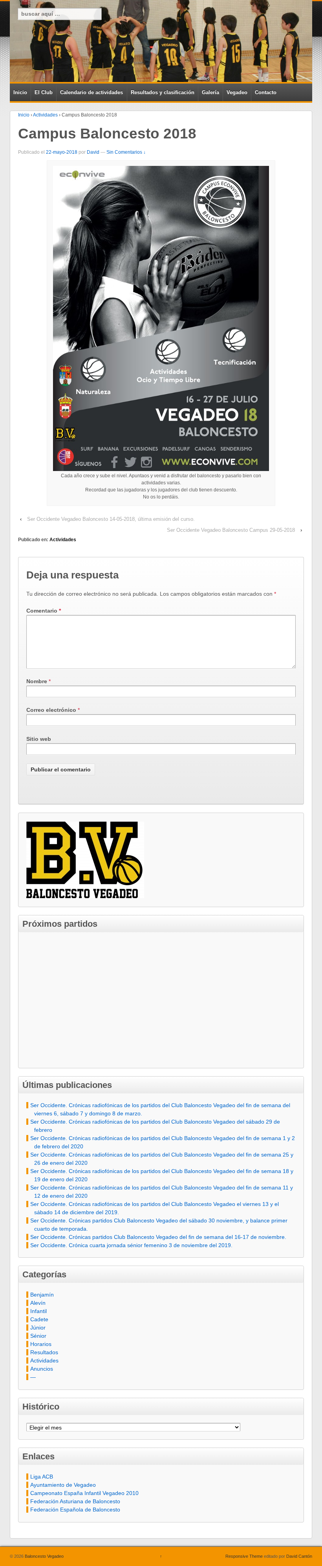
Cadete (39, 1319)
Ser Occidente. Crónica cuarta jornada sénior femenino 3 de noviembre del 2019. (131, 1245)
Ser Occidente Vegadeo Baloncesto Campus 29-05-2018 (231, 530)
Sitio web (38, 739)
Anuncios (41, 1369)
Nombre (36, 681)
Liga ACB (41, 1476)
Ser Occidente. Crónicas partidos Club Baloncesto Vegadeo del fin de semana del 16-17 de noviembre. (158, 1237)
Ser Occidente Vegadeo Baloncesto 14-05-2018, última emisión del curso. (111, 519)
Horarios (40, 1344)
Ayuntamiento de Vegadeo (63, 1485)
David (93, 152)
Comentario (43, 610)
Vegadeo (237, 92)
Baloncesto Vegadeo (44, 1556)
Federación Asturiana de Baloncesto (75, 1501)
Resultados (44, 1352)
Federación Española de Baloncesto (75, 1509)
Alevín (38, 1303)
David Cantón (299, 1556)
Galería (210, 92)
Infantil (38, 1311)
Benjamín (42, 1294)
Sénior (38, 1336)
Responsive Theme (244, 1556)
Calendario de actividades (91, 92)
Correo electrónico (51, 710)
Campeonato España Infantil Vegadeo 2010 (84, 1493)
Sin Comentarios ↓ (126, 152)
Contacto (265, 92)
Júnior (38, 1327)
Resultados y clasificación (162, 92)
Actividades (45, 115)
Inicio (20, 92)
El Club (44, 92)
